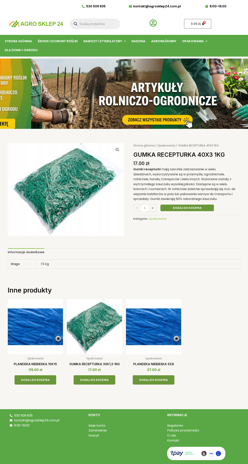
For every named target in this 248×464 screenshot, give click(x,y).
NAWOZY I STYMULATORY (102, 41)
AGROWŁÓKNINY (163, 41)
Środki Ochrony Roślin (58, 41)
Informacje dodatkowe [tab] (26, 252)
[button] (104, 41)
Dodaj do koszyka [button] (35, 380)
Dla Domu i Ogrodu (21, 50)
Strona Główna (18, 41)
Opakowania (193, 41)
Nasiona (138, 41)
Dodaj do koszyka (187, 208)
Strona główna (143, 145)
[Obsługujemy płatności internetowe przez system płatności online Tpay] (196, 453)
